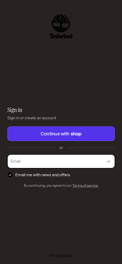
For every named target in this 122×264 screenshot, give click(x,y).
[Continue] (108, 161)
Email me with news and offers (42, 174)
